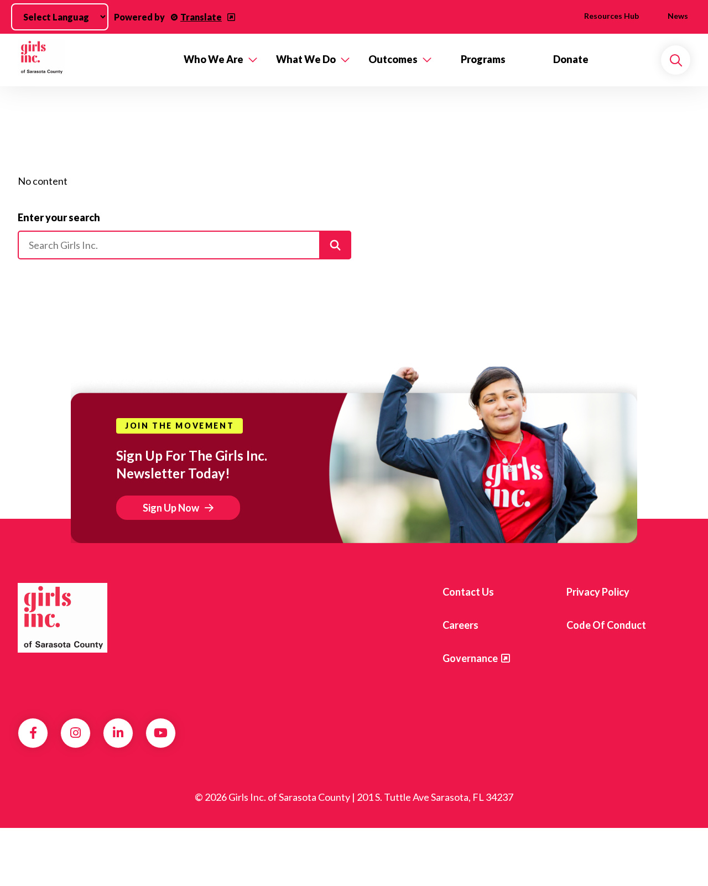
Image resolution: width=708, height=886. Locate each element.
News (678, 15)
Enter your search (59, 217)
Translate (201, 17)
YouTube (160, 733)
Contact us (468, 592)
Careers (460, 625)
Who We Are (213, 59)
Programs (483, 59)
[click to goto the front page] (62, 618)
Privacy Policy (597, 592)
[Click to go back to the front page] (93, 60)
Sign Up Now (171, 508)
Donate (571, 59)
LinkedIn (118, 733)
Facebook (33, 733)
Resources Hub (611, 15)
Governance (470, 658)
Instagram (75, 733)
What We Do (306, 59)
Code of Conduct (606, 625)
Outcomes (393, 59)
